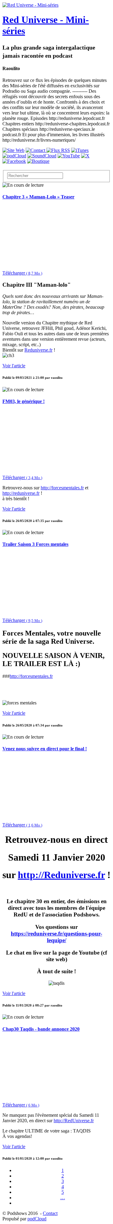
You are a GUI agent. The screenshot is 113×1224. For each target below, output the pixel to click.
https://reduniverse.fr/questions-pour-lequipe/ (56, 936)
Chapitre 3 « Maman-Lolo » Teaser (38, 196)
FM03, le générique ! (23, 401)
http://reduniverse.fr (20, 493)
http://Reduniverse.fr (61, 874)
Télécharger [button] (22, 272)
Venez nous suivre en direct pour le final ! (44, 748)
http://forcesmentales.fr (62, 487)
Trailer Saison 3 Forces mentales (35, 544)
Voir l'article (13, 365)
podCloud (36, 1218)
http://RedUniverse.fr (74, 1120)
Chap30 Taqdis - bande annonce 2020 (41, 1029)
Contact (50, 1213)
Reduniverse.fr (38, 350)
